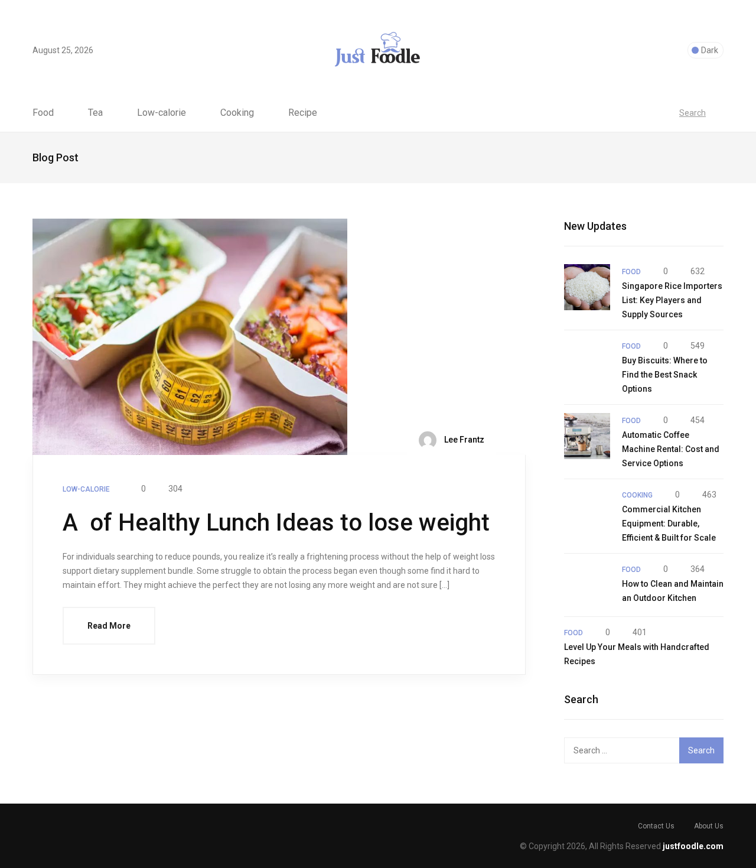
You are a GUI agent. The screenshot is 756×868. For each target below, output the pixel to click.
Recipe (302, 113)
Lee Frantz (463, 439)
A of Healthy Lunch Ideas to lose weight (276, 523)
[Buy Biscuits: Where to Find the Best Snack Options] (587, 362)
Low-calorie (161, 113)
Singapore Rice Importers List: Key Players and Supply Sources (672, 300)
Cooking (237, 113)
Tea (95, 113)
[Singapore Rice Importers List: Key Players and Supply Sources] (587, 287)
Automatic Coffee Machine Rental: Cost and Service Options (670, 449)
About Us (709, 826)
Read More (109, 625)
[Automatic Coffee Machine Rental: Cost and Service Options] (587, 436)
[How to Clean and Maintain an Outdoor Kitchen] (587, 585)
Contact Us (656, 826)
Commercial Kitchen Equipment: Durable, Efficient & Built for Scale (669, 523)
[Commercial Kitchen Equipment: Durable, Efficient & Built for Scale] (587, 510)
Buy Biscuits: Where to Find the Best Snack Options (665, 375)
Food (43, 113)
